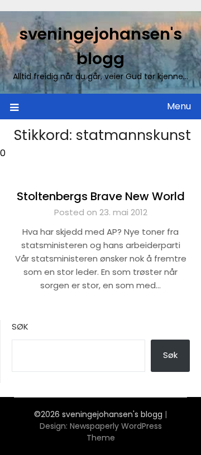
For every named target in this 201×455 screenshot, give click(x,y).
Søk (20, 326)
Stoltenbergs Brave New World (101, 196)
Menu (179, 106)
